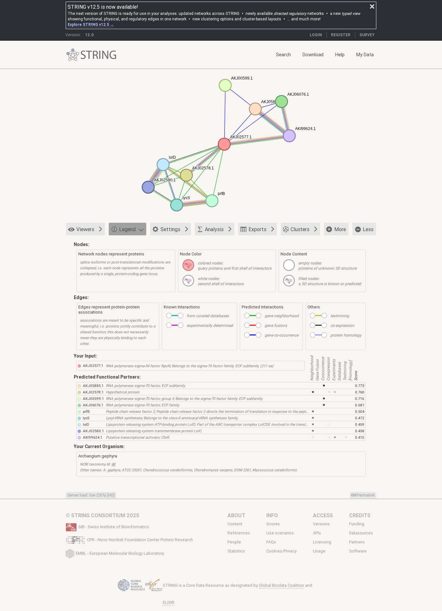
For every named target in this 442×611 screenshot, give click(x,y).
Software (358, 551)
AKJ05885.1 (93, 385)
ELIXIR (168, 602)
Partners (357, 542)
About (236, 515)
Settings (170, 229)
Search (283, 54)
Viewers (85, 229)
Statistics (236, 551)
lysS (86, 417)
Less (368, 229)
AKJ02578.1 (93, 392)
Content (234, 524)
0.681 (359, 404)
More (340, 229)
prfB (86, 411)
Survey (367, 34)
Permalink (366, 495)
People (234, 542)
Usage (319, 551)
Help (340, 54)
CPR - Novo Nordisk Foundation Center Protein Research (140, 539)
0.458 (359, 430)
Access (323, 515)
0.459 (359, 424)
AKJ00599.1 (93, 398)
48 (113, 464)
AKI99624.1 (92, 437)
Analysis (214, 229)
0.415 (359, 437)
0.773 (359, 385)
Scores (273, 524)
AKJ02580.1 (93, 430)
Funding (356, 524)
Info (272, 515)
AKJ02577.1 (93, 365)
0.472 (359, 417)
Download (313, 54)
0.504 (359, 411)
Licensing (322, 542)
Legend (127, 229)
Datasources (361, 533)
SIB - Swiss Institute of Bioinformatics (113, 527)
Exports (257, 229)
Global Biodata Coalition (281, 585)
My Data (365, 54)
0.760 (359, 392)
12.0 (89, 35)
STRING (73, 55)
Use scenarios (280, 533)
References (238, 533)
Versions (321, 524)
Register (340, 34)
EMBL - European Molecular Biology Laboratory (120, 553)
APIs (317, 533)
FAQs (271, 542)
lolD (86, 424)
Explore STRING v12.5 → (91, 24)
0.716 (359, 398)
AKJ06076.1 (93, 404)
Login (316, 34)
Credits (359, 515)
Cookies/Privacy (281, 551)
